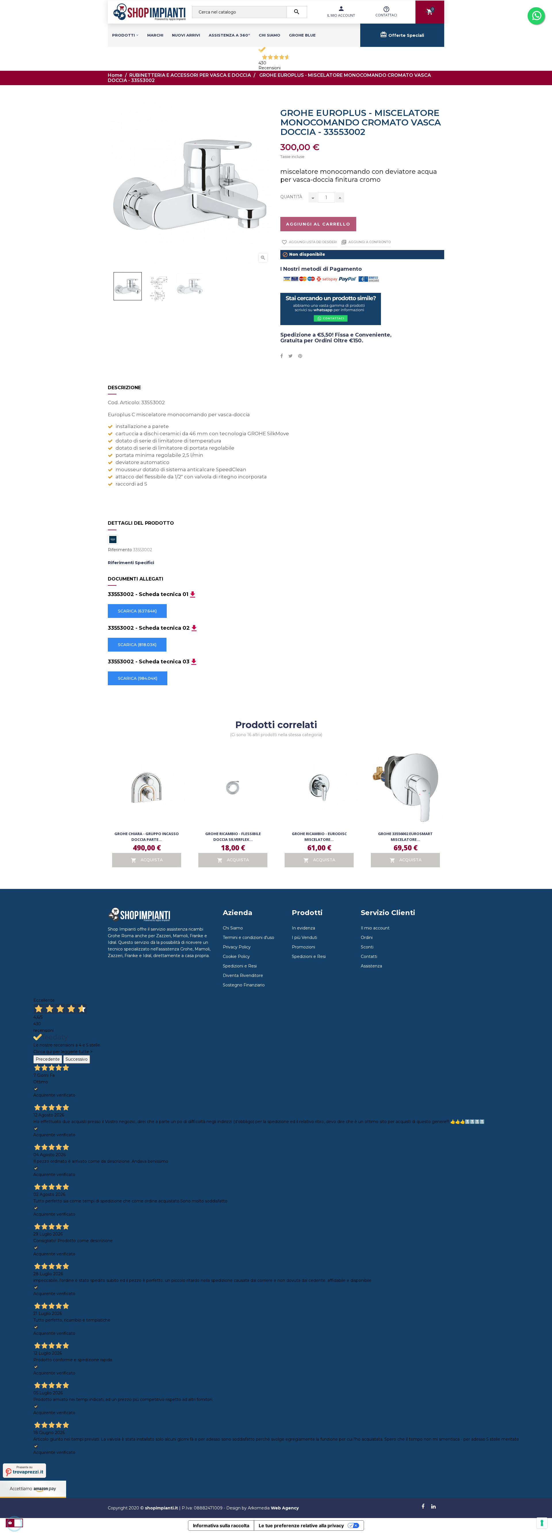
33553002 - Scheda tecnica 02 (149, 628)
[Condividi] (281, 356)
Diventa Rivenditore (243, 975)
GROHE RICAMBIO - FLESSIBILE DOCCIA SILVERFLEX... (233, 836)
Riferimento (120, 549)
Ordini (367, 937)
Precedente (48, 1059)
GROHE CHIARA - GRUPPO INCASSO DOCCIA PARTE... (146, 836)
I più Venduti (304, 937)
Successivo (77, 1059)
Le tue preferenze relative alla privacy (301, 1525)
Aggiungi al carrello (318, 224)
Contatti (369, 956)
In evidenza (303, 928)
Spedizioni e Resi (240, 966)
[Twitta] (290, 356)
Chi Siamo (233, 928)
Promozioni (303, 947)
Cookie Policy (236, 956)
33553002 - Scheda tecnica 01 (148, 594)
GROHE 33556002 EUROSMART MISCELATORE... (405, 836)
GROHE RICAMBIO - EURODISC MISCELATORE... (319, 836)
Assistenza (371, 966)
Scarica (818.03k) (137, 644)
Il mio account (375, 928)
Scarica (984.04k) (137, 678)
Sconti (367, 947)
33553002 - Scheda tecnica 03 (148, 662)
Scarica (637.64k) (137, 611)
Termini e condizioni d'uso (248, 937)
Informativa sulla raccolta (221, 1525)
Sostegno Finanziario (244, 985)
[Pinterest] (300, 356)
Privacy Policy (237, 947)
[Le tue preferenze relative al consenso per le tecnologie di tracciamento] (541, 1522)
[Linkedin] (433, 1507)
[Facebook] (422, 1507)
